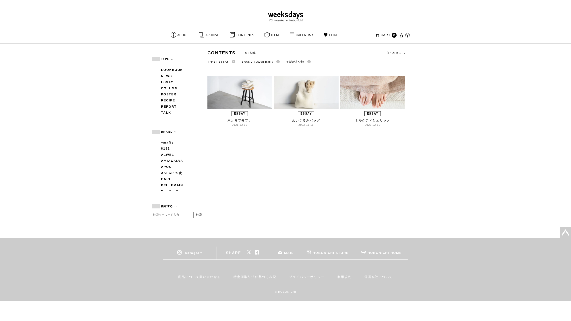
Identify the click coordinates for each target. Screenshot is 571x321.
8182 (165, 148)
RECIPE (168, 100)
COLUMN (169, 88)
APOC (166, 167)
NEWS (166, 76)
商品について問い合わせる (199, 277)
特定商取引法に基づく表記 (255, 277)
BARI (165, 179)
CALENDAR (304, 35)
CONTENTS (245, 35)
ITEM (275, 35)
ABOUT (182, 35)
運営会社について (378, 277)
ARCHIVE (212, 35)
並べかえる (394, 52)
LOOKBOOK (172, 70)
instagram (193, 252)
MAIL (289, 252)
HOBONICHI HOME (385, 252)
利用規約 (344, 277)
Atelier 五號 (171, 173)
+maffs (167, 142)
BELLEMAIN (172, 185)
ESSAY (167, 82)
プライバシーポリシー (307, 277)
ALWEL (167, 154)
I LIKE (333, 35)
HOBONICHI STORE (331, 252)
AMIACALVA (172, 161)
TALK (166, 112)
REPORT (169, 106)
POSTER (168, 94)
